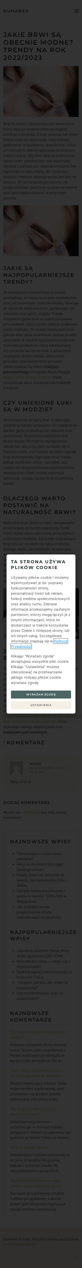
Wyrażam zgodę (41, 694)
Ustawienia (41, 705)
